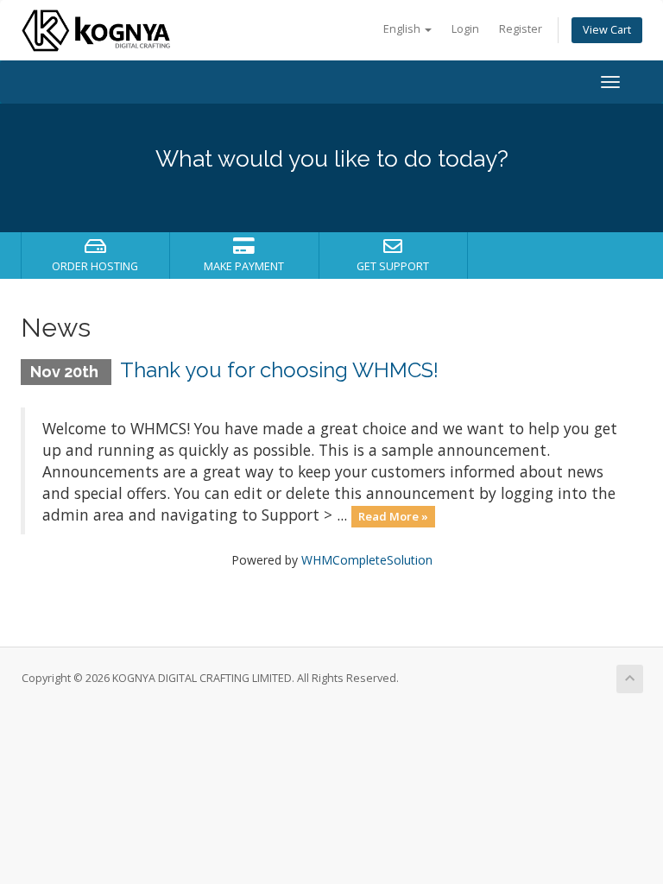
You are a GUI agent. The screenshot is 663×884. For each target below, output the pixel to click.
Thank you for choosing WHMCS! (279, 369)
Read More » (393, 516)
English (403, 29)
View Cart (607, 29)
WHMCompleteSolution (367, 560)
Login (465, 29)
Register (520, 29)
